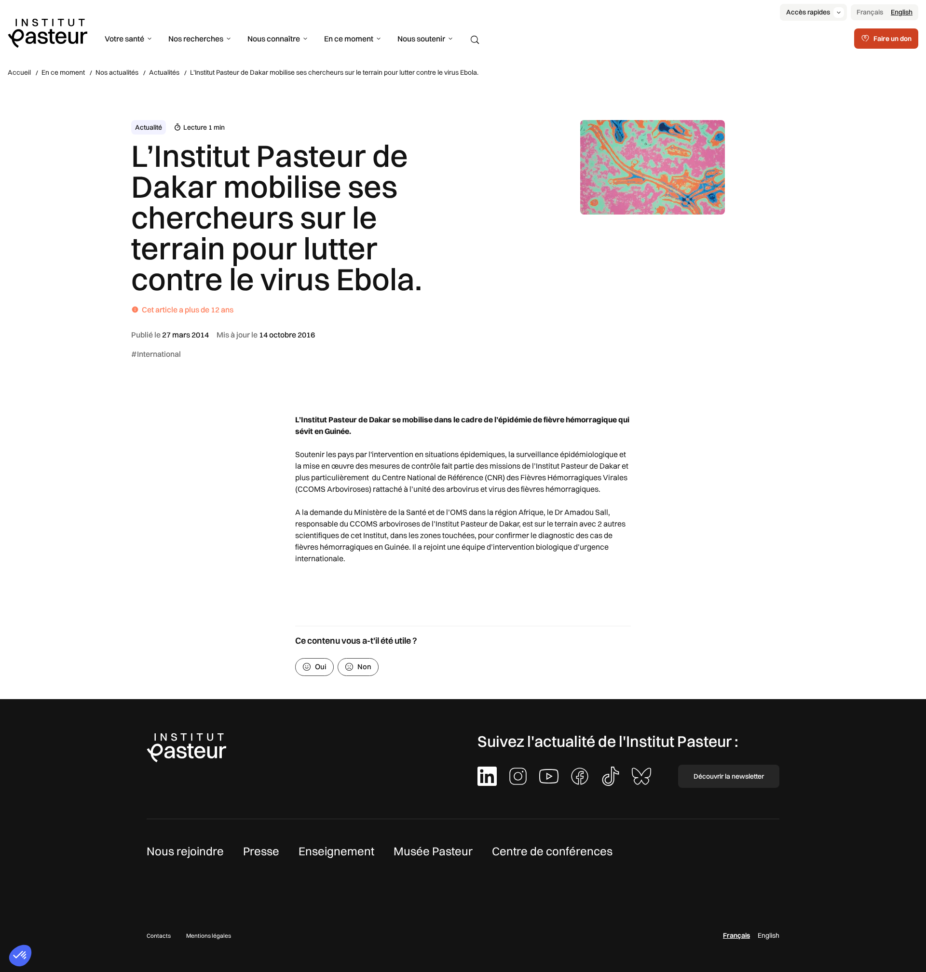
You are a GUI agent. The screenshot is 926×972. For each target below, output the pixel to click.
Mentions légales (208, 935)
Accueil (19, 72)
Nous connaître (273, 38)
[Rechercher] (475, 40)
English (901, 12)
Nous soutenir (421, 38)
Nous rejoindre (185, 851)
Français (870, 12)
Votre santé (124, 38)
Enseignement (336, 851)
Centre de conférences (552, 851)
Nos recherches (195, 38)
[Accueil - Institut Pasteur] (47, 32)
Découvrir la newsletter (729, 776)
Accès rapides (808, 12)
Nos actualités (116, 72)
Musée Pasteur (433, 851)
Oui (321, 666)
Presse (261, 851)
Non (364, 666)
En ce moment (348, 38)
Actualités (164, 72)
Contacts (159, 935)
